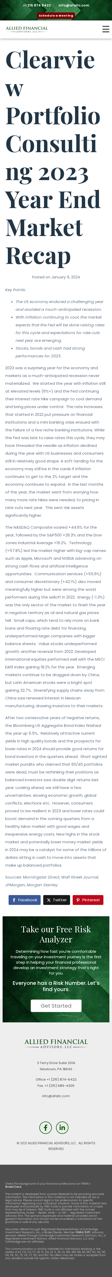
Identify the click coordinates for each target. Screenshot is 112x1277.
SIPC (88, 1232)
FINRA (79, 1232)
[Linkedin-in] (62, 1127)
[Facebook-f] (45, 1127)
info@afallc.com (56, 1096)
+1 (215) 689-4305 (59, 1085)
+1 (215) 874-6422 (62, 1079)
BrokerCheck (13, 1187)
